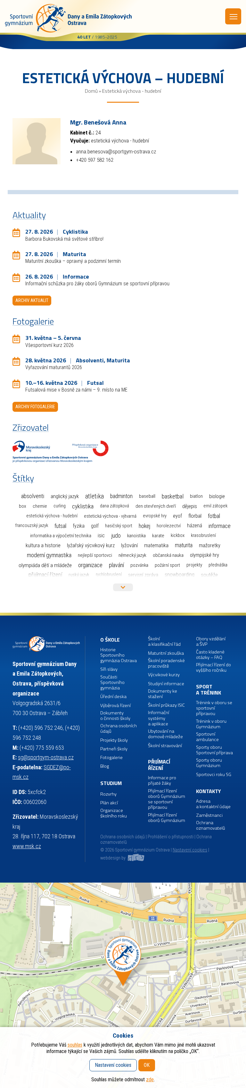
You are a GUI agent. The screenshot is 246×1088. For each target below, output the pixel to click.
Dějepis (189, 506)
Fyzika (79, 526)
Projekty (194, 565)
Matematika (156, 545)
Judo (116, 535)
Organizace (90, 565)
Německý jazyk (132, 555)
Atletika (94, 496)
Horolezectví (169, 526)
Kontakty (208, 791)
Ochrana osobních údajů (122, 837)
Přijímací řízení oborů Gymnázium (166, 818)
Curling (59, 506)
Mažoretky (209, 545)
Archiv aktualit (31, 300)
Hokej (144, 525)
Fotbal (214, 516)
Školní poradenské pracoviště (166, 663)
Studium (111, 783)
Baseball (147, 496)
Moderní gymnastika (49, 555)
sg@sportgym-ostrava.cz (46, 757)
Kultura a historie (43, 545)
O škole (110, 640)
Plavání (116, 565)
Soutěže (209, 575)
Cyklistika (83, 506)
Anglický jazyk (65, 496)
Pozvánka (139, 565)
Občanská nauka (168, 555)
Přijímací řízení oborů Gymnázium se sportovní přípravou (166, 799)
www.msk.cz (26, 846)
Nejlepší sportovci (95, 555)
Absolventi (32, 496)
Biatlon (196, 496)
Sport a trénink (208, 690)
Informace (220, 525)
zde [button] (150, 1079)
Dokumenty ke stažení (162, 694)
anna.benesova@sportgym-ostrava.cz (116, 151)
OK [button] (147, 1065)
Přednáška (218, 565)
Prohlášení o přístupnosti (170, 837)
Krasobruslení (203, 535)
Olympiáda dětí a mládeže (45, 565)
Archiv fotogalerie (35, 406)
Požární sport (167, 565)
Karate (158, 536)
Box (22, 506)
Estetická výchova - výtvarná (110, 516)
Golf (95, 526)
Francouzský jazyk (31, 525)
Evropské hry (155, 516)
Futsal (60, 525)
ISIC (101, 535)
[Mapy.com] (123, 985)
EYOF (177, 516)
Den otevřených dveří (155, 506)
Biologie (217, 496)
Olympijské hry (204, 555)
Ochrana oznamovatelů (210, 825)
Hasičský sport (118, 526)
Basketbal (173, 496)
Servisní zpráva (143, 575)
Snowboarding (179, 575)
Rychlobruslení (109, 574)
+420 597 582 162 (94, 160)
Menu (233, 16)
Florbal (194, 516)
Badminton (121, 496)
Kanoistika (136, 536)
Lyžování (129, 545)
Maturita (184, 545)
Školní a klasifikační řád (164, 641)
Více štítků (123, 587)
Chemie (40, 506)
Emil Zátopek (215, 506)
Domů (91, 91)
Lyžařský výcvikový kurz (91, 545)
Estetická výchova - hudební (52, 516)
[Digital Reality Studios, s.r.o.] (135, 858)
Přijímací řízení (45, 574)
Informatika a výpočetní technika (60, 536)
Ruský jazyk (79, 575)
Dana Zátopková (114, 506)
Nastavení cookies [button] (190, 850)
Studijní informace (166, 683)
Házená (194, 525)
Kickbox (177, 535)
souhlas (75, 1045)
